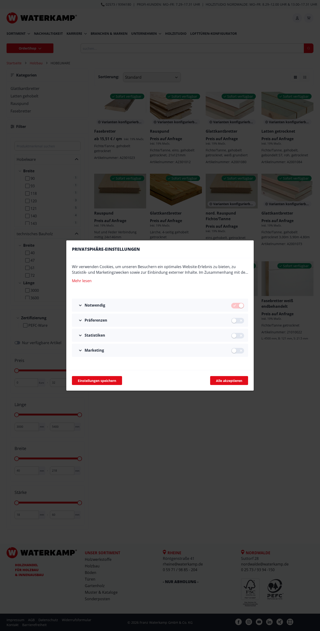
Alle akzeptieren (229, 380)
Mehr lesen (82, 280)
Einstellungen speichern (97, 380)
